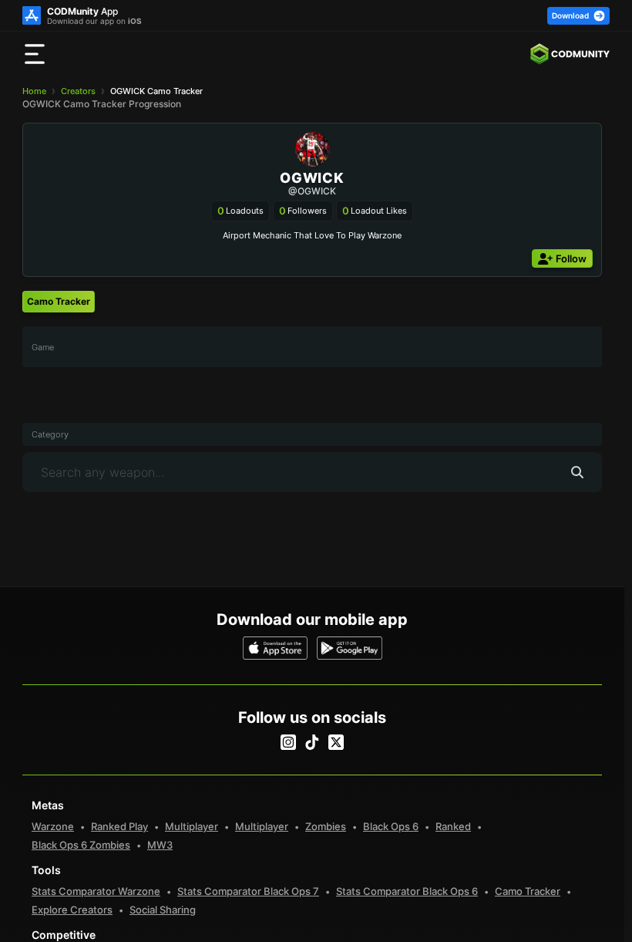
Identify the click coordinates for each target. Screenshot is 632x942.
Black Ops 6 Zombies (81, 845)
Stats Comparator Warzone (96, 891)
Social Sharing (162, 909)
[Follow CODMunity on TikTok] (312, 742)
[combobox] (312, 347)
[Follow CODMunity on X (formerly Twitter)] (336, 742)
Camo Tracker (527, 891)
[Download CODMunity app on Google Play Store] (349, 648)
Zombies (325, 826)
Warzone (53, 826)
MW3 (160, 845)
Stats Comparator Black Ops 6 (407, 891)
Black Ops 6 (391, 826)
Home (34, 91)
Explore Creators (72, 909)
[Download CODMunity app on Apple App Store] (275, 648)
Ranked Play (119, 826)
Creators (78, 91)
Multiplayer (191, 826)
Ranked (453, 826)
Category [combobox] (50, 434)
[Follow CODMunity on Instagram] (288, 742)
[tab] (58, 301)
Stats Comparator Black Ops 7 (248, 891)
